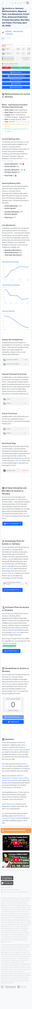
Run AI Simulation (12, 524)
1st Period (8, 38)
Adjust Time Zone (21, 122)
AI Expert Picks (11, 651)
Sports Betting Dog (8, 804)
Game (3, 38)
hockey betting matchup (17, 750)
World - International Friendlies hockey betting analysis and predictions (15, 778)
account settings (8, 573)
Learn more (18, 461)
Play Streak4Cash (13, 717)
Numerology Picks (12, 590)
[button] (27, 3)
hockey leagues (7, 788)
